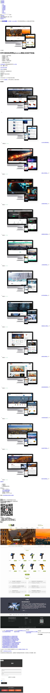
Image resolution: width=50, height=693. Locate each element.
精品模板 (3, 5)
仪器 (7, 495)
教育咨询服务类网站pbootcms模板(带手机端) (10, 637)
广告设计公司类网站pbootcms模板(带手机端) (10, 645)
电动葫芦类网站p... (45, 448)
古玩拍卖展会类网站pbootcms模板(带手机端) (10, 636)
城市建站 (20, 649)
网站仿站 (3, 12)
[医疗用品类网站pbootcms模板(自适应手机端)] (22, 295)
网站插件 (3, 9)
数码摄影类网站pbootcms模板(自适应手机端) (10, 647)
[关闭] (1, 69)
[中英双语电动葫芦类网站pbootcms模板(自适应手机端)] (22, 417)
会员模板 (3, 6)
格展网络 (5, 79)
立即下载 (2, 67)
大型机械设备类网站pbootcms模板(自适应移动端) (10, 643)
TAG (14, 64)
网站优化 (23, 649)
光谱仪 (9, 495)
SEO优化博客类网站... (45, 142)
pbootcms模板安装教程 (6, 490)
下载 (4, 17)
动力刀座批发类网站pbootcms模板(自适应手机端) (10, 639)
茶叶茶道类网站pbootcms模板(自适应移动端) (10, 646)
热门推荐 (4, 21)
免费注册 (4, 690)
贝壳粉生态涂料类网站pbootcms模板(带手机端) (10, 640)
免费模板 (3, 7)
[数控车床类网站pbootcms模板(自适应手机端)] (22, 478)
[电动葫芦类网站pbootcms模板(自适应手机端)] (22, 448)
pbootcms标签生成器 (5, 491)
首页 (3, 4)
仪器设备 (6, 495)
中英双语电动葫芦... (45, 417)
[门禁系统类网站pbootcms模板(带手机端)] (22, 264)
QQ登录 (11, 690)
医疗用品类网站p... (45, 295)
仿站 (3, 17)
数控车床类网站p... (45, 478)
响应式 (4, 495)
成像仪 (13, 495)
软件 (3, 10)
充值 (16, 64)
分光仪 (11, 495)
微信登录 (18, 690)
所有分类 (2, 18)
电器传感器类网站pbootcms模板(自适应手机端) (10, 638)
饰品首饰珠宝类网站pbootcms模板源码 (8, 641)
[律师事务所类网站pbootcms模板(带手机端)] (22, 234)
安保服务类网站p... (45, 203)
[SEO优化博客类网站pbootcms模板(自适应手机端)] (22, 142)
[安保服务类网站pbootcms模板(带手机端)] (22, 203)
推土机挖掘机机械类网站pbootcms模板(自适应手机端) (11, 642)
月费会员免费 (8, 60)
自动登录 (3, 680)
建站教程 (3, 8)
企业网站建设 (2, 64)
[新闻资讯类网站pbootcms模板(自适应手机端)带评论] (22, 356)
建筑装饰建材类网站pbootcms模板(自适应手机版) (10, 644)
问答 (3, 11)
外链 (1, 17)
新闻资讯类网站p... (45, 356)
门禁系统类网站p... (45, 264)
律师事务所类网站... (45, 234)
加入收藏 (5, 67)
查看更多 (2, 481)
